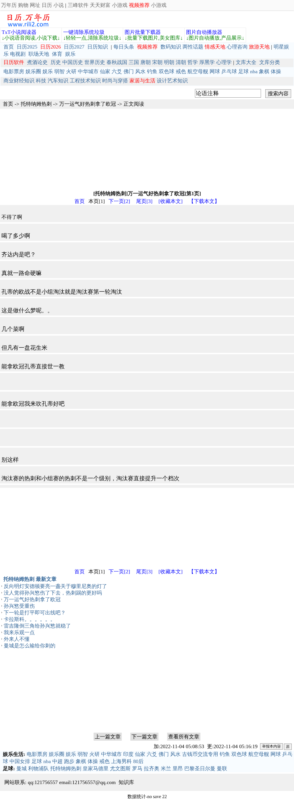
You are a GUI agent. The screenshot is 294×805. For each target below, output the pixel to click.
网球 (215, 71)
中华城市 (88, 71)
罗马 (137, 768)
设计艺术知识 (172, 81)
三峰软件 (78, 5)
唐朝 (145, 62)
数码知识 (170, 47)
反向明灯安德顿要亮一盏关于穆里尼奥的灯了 (55, 586)
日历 (47, 5)
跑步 (69, 761)
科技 (41, 81)
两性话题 (193, 47)
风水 (140, 71)
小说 (58, 5)
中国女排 (19, 761)
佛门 (128, 71)
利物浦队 (38, 768)
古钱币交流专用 (200, 754)
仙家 (105, 71)
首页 (8, 47)
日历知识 (97, 47)
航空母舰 (197, 71)
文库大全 (246, 62)
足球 (243, 71)
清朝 (181, 62)
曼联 (222, 768)
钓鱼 (152, 71)
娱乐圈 (33, 71)
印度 (128, 754)
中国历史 (72, 62)
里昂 (178, 768)
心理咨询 (237, 47)
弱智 (59, 71)
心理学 (224, 62)
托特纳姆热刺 (36, 104)
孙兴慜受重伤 (19, 606)
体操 (276, 71)
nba (254, 71)
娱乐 (70, 54)
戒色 (181, 71)
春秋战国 (117, 62)
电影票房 (13, 71)
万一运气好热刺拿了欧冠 (87, 104)
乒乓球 (229, 71)
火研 (71, 71)
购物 (23, 5)
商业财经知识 (18, 81)
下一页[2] (119, 201)
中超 (57, 761)
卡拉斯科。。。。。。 (29, 619)
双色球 (166, 71)
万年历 (9, 5)
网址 (35, 5)
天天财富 (100, 5)
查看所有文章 (183, 737)
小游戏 (119, 5)
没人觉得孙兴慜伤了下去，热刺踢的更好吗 (53, 593)
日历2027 (74, 47)
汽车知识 (58, 81)
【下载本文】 (204, 201)
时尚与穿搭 (115, 81)
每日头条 (123, 47)
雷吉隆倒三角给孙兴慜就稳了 (37, 626)
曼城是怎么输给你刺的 (29, 646)
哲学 (192, 62)
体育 (57, 54)
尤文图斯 (120, 768)
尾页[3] (144, 201)
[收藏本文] (170, 201)
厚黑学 (207, 62)
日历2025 (27, 47)
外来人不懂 (17, 639)
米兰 (166, 768)
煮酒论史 (37, 62)
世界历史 (94, 62)
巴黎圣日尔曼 (199, 768)
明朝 (169, 62)
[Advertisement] (147, 149)
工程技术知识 (85, 81)
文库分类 (269, 62)
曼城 (21, 768)
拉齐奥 (151, 768)
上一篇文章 (108, 737)
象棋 (264, 71)
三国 (134, 62)
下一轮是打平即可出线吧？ (35, 613)
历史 (56, 62)
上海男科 (121, 761)
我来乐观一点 (19, 632)
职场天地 (38, 54)
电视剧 (18, 54)
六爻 (117, 71)
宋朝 (157, 62)
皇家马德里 (96, 768)
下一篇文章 (144, 737)
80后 (138, 761)
